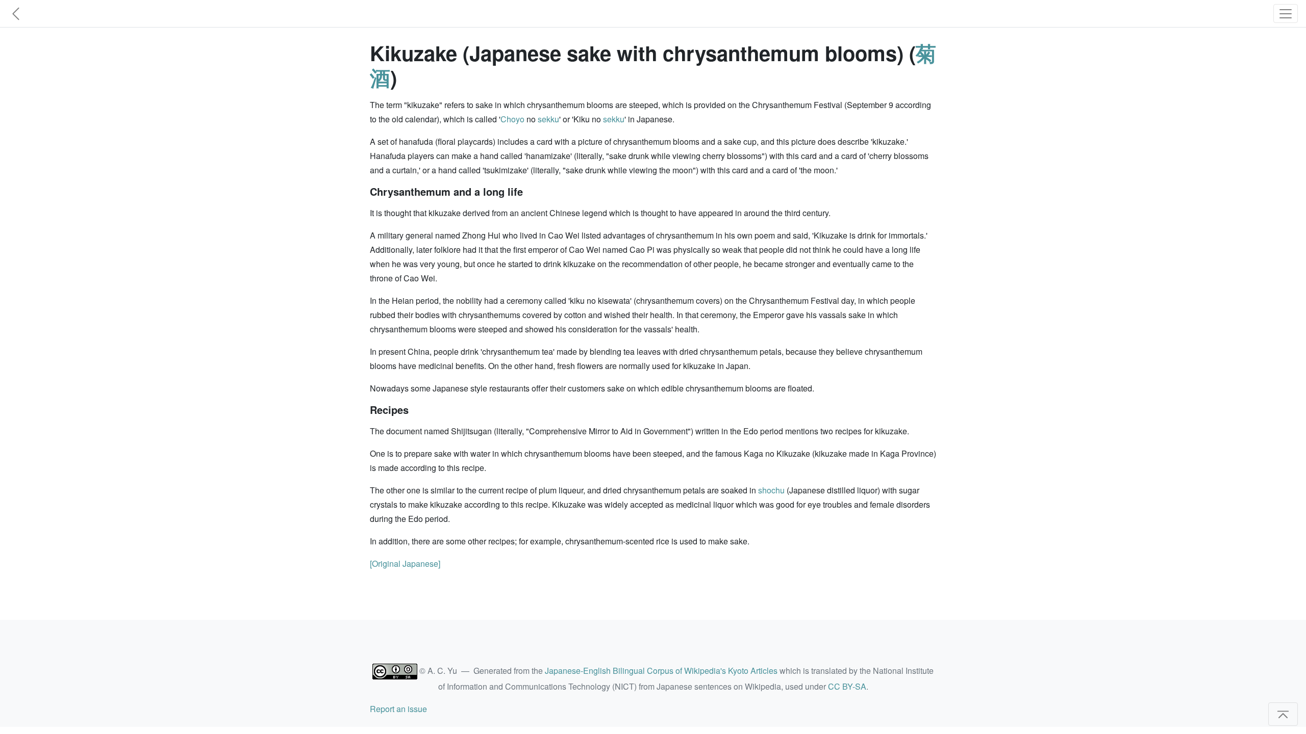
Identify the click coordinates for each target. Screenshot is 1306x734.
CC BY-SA (847, 686)
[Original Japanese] (405, 563)
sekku (548, 119)
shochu (771, 490)
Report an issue (398, 709)
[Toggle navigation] (1285, 13)
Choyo (512, 119)
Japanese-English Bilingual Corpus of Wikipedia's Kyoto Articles (661, 670)
